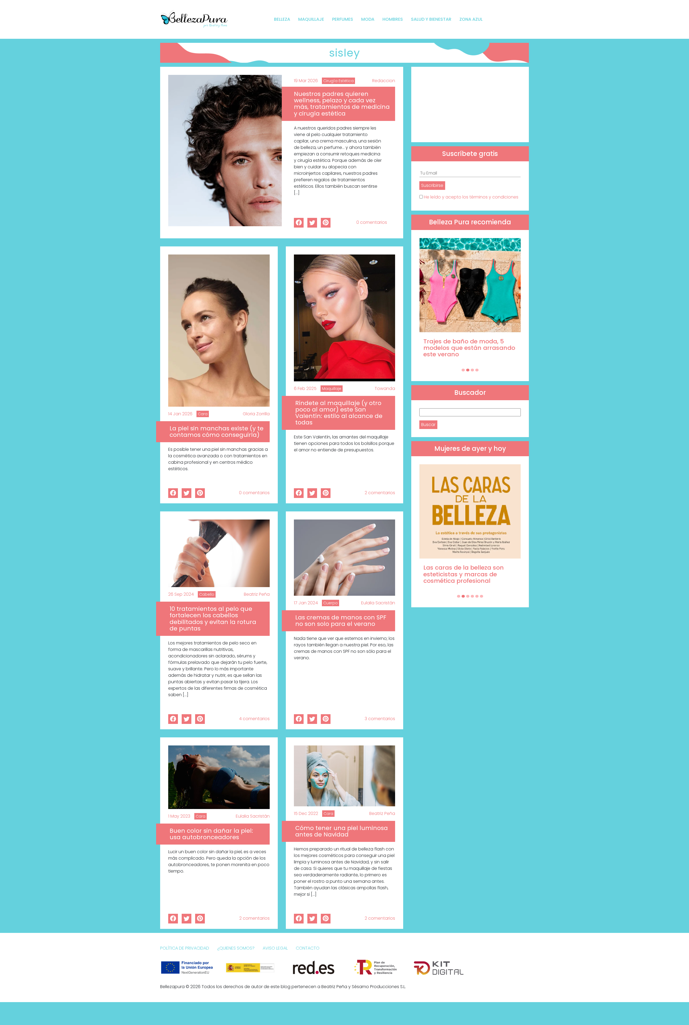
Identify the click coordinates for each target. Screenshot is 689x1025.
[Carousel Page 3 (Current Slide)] (472, 370)
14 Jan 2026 (180, 414)
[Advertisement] (470, 104)
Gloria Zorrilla (256, 414)
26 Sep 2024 (181, 594)
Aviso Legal (275, 948)
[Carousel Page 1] (463, 370)
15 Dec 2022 (306, 813)
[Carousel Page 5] (477, 596)
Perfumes (342, 19)
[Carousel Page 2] (467, 370)
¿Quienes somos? (236, 948)
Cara (203, 414)
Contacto (307, 948)
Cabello (206, 594)
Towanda (385, 388)
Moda (367, 19)
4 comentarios (254, 719)
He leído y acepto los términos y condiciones (471, 197)
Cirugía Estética (338, 80)
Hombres (392, 19)
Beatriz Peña (257, 594)
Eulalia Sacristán (378, 603)
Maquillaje (311, 19)
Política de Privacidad (184, 948)
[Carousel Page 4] (477, 370)
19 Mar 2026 (306, 81)
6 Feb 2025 (305, 388)
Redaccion (383, 81)
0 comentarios (371, 222)
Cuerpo (330, 603)
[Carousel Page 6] (481, 596)
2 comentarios (380, 493)
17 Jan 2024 (306, 603)
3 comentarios (380, 719)
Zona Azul (471, 19)
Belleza (282, 19)
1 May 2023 (179, 816)
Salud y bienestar (431, 19)
